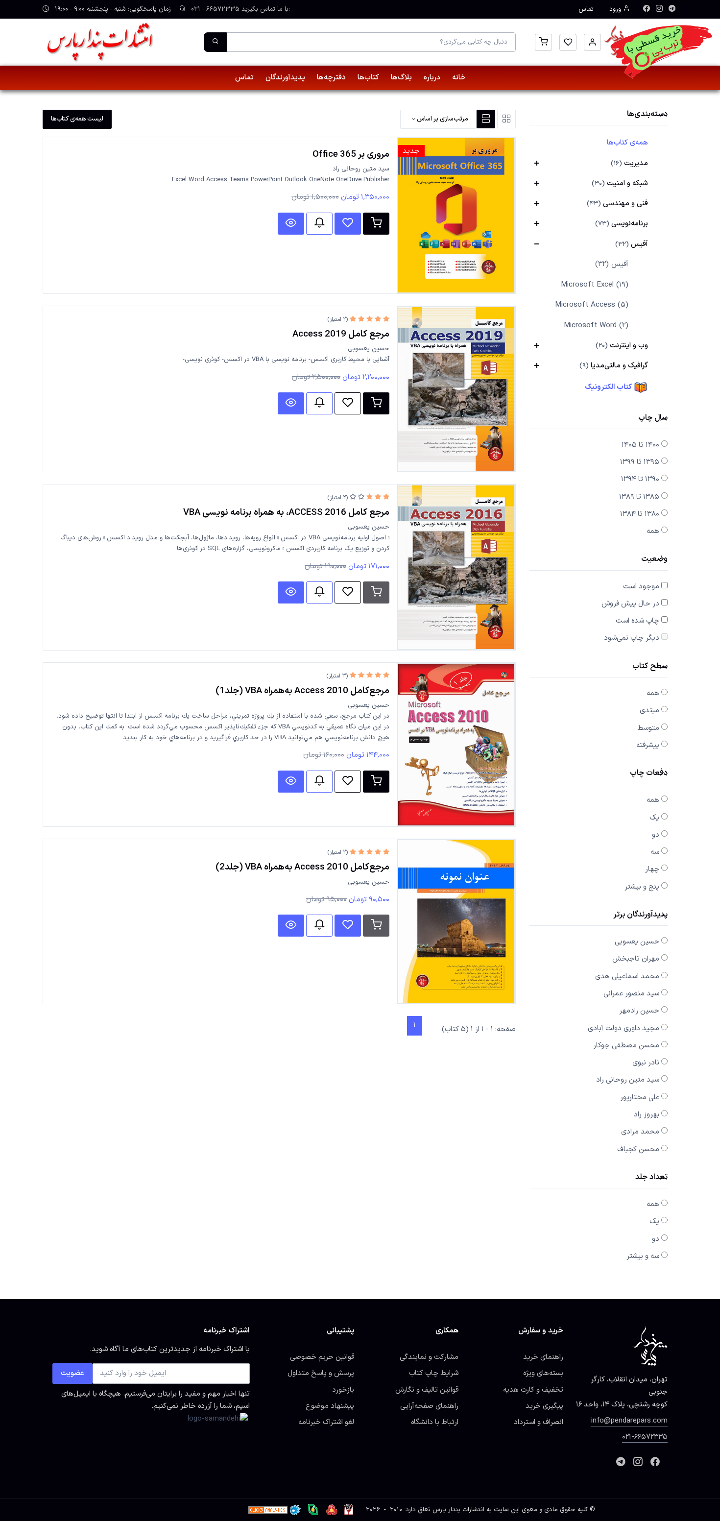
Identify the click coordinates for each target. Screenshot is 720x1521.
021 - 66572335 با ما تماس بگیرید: (239, 9)
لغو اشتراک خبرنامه (326, 1422)
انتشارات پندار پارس (458, 1510)
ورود (616, 9)
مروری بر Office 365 (350, 154)
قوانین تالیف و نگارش (426, 1389)
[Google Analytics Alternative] (268, 1510)
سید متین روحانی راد (627, 1079)
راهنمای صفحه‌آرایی (429, 1405)
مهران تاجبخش (635, 958)
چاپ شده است (637, 620)
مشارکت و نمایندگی (429, 1357)
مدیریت (629, 163)
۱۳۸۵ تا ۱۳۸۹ (639, 496)
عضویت (72, 1373)
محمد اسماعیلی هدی (627, 976)
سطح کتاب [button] (650, 667)
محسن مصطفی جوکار (626, 1045)
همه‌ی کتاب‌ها (627, 142)
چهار (652, 869)
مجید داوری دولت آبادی (623, 1028)
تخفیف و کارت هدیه (533, 1389)
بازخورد (343, 1389)
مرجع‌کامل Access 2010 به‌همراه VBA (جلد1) (302, 691)
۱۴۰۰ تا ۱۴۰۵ (640, 444)
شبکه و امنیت (620, 183)
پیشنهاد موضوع (330, 1405)
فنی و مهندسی (617, 203)
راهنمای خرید (543, 1357)
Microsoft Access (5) (591, 305)
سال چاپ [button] (653, 418)
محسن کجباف (638, 1149)
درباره (432, 77)
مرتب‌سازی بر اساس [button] (441, 119)
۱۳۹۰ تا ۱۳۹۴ (640, 479)
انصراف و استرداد (538, 1422)
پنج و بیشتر (641, 886)
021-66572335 (645, 1436)
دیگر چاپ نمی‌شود (631, 637)
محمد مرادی (640, 1131)
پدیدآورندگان (285, 77)
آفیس (631, 244)
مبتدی (649, 710)
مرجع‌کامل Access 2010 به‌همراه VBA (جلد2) (302, 867)
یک (654, 817)
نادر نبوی (645, 1062)
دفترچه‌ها (331, 77)
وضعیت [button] (654, 560)
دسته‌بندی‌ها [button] (647, 115)
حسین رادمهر (639, 1010)
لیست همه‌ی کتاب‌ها (77, 119)
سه (654, 851)
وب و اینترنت (622, 345)
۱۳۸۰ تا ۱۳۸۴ (639, 513)
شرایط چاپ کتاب (433, 1373)
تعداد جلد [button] (651, 1178)
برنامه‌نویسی (621, 223)
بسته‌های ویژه (543, 1373)
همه (653, 531)
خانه (459, 77)
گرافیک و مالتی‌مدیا (613, 365)
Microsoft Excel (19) (594, 284)
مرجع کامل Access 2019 (340, 334)
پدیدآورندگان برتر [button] (640, 915)
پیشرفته (647, 745)
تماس (586, 9)
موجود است (641, 586)
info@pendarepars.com (629, 1420)
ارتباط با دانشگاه (434, 1422)
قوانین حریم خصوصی (322, 1357)
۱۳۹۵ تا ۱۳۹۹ (639, 462)
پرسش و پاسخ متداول (321, 1373)
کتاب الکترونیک (609, 387)
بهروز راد (646, 1114)
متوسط (648, 728)
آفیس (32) (611, 264)
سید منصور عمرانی (631, 993)
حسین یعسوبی (637, 941)
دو (655, 834)
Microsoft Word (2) (596, 325)
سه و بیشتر (642, 1256)
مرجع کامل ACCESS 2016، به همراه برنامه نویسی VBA (286, 512)
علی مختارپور (639, 1097)
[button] (592, 42)
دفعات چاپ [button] (649, 774)
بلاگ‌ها (401, 77)
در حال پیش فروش (630, 603)
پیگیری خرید (544, 1405)
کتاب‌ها (368, 77)
